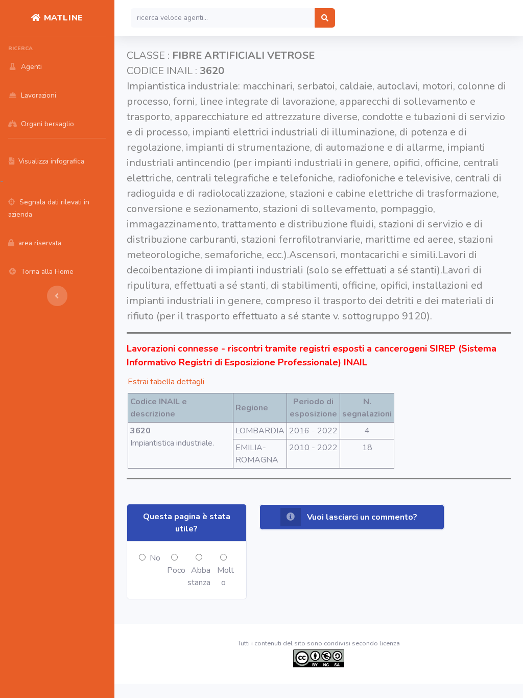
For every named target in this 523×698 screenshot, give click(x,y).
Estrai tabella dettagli (166, 381)
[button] (351, 517)
